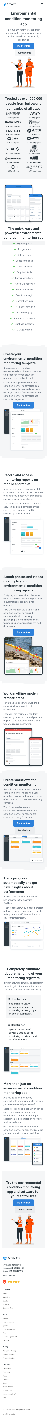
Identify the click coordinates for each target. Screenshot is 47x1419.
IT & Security (7, 1391)
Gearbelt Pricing (8, 1355)
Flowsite (6, 1304)
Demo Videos (8, 1387)
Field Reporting (8, 1322)
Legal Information (9, 1414)
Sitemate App (8, 1308)
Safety (5, 1319)
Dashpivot (6, 1297)
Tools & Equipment (10, 1337)
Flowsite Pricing (8, 1358)
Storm (5, 1294)
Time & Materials (9, 1330)
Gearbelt (6, 1301)
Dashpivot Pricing (9, 1351)
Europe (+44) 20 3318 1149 (13, 1271)
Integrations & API (9, 1394)
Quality (5, 1326)
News (5, 1383)
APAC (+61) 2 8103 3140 (12, 1265)
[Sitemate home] (11, 1258)
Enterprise (6, 1372)
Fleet (4, 1333)
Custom (6, 1340)
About (5, 1376)
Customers (7, 1369)
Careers (6, 1380)
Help (4, 1398)
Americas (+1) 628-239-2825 (13, 1268)
